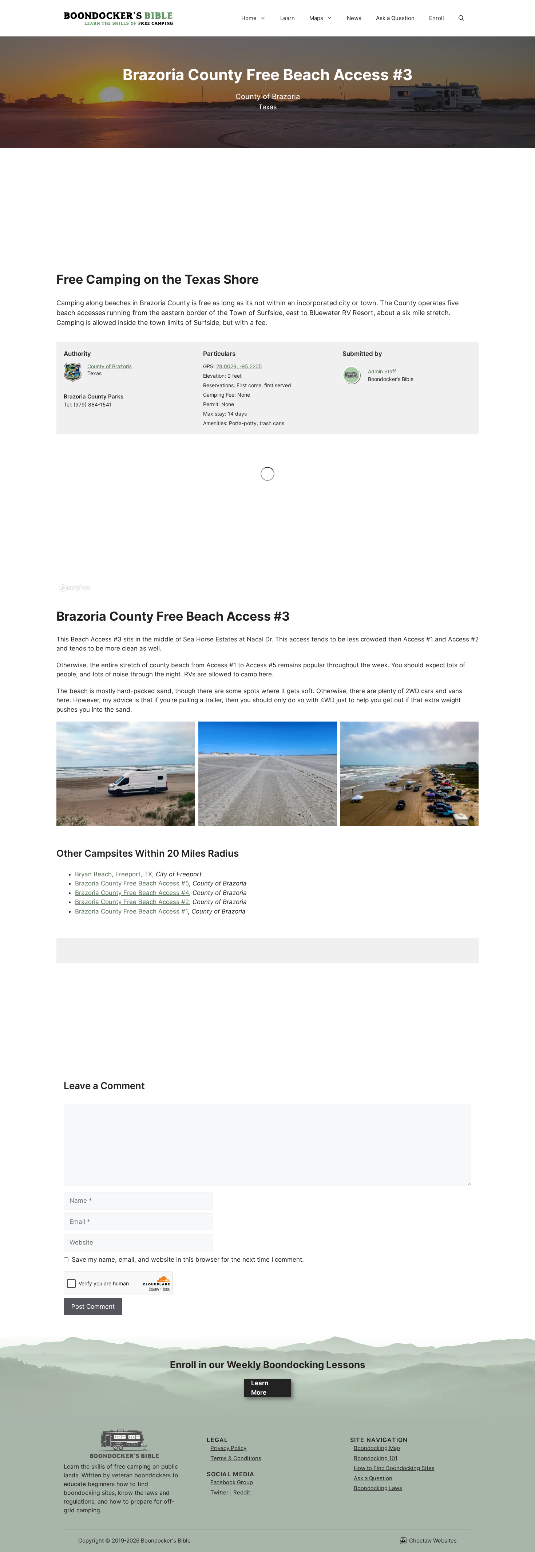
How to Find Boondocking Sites (394, 1468)
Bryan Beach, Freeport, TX (113, 874)
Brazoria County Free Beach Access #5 (132, 883)
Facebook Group (231, 1482)
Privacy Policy (228, 1448)
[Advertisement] (267, 199)
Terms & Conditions (235, 1458)
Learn (287, 18)
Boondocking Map (377, 1448)
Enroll (436, 18)
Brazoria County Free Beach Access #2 (132, 901)
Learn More (259, 1387)
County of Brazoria (109, 366)
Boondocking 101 (375, 1458)
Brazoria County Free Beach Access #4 (132, 892)
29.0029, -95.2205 (239, 366)
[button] (461, 18)
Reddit (241, 1492)
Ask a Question (395, 18)
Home (249, 18)
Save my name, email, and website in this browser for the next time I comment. (188, 1259)
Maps (316, 18)
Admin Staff (382, 371)
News (354, 18)
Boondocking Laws (378, 1488)
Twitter (219, 1492)
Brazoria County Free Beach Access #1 (131, 911)
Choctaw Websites (433, 1540)
